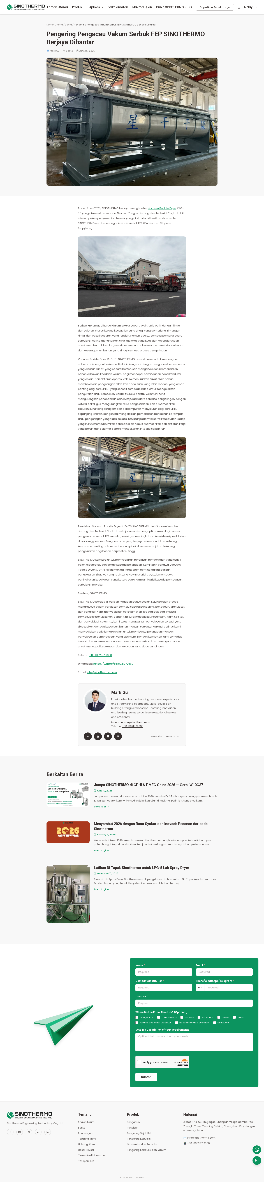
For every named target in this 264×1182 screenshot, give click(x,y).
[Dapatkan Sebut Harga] (257, 1160)
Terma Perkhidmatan (91, 1155)
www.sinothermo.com (165, 736)
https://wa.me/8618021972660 (113, 664)
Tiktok (240, 1017)
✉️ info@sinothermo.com (199, 1137)
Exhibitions (223, 1022)
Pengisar (132, 1127)
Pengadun (133, 1122)
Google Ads (147, 1017)
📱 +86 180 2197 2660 (196, 1143)
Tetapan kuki (86, 1161)
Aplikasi (96, 7)
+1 (200, 987)
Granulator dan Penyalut (142, 1144)
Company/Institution (149, 981)
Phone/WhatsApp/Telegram (215, 981)
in (88, 736)
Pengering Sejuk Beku (140, 1133)
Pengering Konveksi (139, 1139)
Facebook (208, 1017)
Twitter (225, 1017)
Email (200, 965)
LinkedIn (189, 1017)
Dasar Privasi (86, 1150)
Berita (68, 24)
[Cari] (190, 7)
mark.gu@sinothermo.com (135, 722)
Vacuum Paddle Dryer (162, 208)
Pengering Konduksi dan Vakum (146, 1150)
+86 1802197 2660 (100, 655)
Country (141, 996)
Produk (78, 7)
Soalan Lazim (86, 1122)
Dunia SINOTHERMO (171, 7)
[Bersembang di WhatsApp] (257, 1149)
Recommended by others (194, 1022)
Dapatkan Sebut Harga (215, 7)
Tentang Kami (87, 1139)
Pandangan (85, 1133)
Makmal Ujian (142, 7)
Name (140, 965)
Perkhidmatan (118, 7)
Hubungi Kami (86, 1144)
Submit (146, 1077)
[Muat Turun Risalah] (239, 7)
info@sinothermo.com (102, 672)
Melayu (250, 7)
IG (19, 1132)
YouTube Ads (169, 1017)
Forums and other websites (156, 1022)
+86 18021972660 (132, 726)
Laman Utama (57, 7)
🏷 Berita (68, 51)
